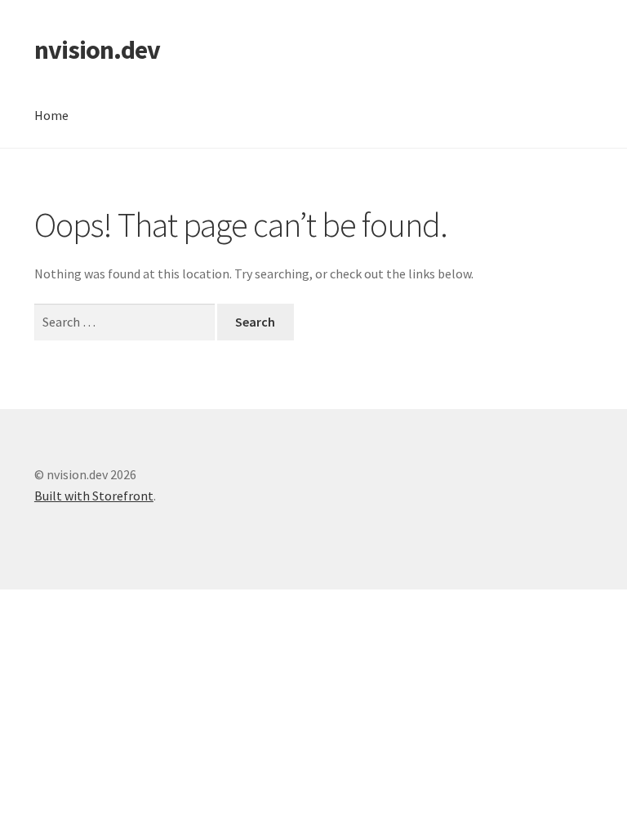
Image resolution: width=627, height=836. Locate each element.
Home (51, 115)
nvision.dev (97, 49)
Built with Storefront (93, 495)
